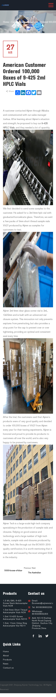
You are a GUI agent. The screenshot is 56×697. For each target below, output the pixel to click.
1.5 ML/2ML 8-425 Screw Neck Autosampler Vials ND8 (15, 603)
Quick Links (12, 644)
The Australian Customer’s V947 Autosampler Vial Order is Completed (34, 573)
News (5, 663)
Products (10, 593)
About (6, 655)
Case (14, 22)
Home (6, 651)
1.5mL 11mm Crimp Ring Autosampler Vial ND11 (15, 624)
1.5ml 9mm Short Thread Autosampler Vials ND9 (15, 611)
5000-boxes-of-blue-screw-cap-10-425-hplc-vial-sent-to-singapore (13, 571)
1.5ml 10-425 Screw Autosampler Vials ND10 (15, 617)
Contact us (36, 593)
